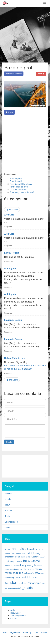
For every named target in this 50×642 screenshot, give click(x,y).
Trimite (9, 442)
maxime (18, 572)
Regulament (15, 612)
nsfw (37, 573)
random (11, 582)
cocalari (42, 557)
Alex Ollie (9, 214)
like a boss (28, 569)
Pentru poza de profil (19, 186)
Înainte (40, 73)
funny (23, 565)
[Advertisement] (25, 144)
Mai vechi (13, 209)
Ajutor (13, 610)
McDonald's (29, 573)
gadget (29, 565)
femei (37, 561)
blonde (18, 553)
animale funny (32, 549)
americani (8, 549)
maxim (8, 573)
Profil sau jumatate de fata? (22, 192)
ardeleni (7, 554)
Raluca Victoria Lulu (14, 358)
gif (33, 565)
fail (25, 560)
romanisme (34, 583)
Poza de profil (16, 178)
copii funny (10, 561)
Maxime (8, 510)
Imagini (8, 499)
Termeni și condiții (18, 615)
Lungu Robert (11, 252)
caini (23, 553)
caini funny (33, 553)
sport (43, 583)
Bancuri (8, 493)
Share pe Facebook (14, 73)
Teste (7, 516)
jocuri (12, 569)
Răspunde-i (8, 226)
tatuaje (15, 588)
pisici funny (29, 577)
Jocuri (7, 504)
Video (7, 527)
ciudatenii (35, 556)
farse (30, 561)
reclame (23, 583)
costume (18, 561)
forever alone (10, 565)
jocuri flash (19, 569)
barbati (13, 554)
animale (18, 548)
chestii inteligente (12, 556)
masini (38, 569)
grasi (36, 565)
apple (41, 549)
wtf (19, 588)
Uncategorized (11, 521)
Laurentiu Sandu (13, 319)
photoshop (9, 577)
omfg (42, 573)
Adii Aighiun (10, 268)
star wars (8, 588)
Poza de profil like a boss (21, 183)
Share (10, 112)
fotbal (17, 565)
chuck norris (25, 557)
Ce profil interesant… (19, 189)
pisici (17, 577)
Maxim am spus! (4, 3)
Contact (13, 618)
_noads (27, 587)
